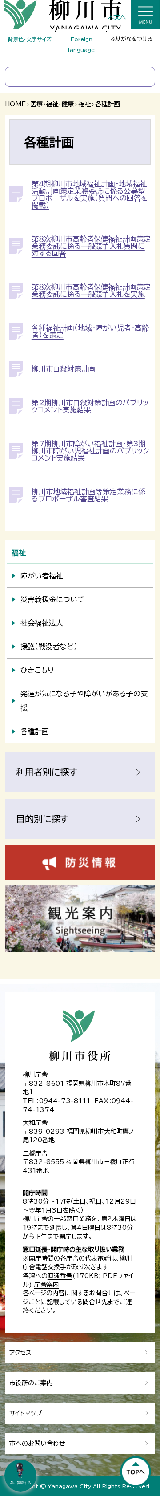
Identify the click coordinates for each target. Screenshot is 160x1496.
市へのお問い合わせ (37, 1443)
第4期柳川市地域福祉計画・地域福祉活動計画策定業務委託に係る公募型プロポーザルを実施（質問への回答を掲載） (90, 194)
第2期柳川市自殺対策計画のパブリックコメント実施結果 (90, 406)
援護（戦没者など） (48, 646)
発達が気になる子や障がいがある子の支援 (84, 701)
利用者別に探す (46, 772)
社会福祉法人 (41, 623)
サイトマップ (25, 1413)
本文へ (117, 17)
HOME (15, 104)
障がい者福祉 (41, 575)
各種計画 (34, 731)
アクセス (20, 1353)
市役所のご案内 (31, 1383)
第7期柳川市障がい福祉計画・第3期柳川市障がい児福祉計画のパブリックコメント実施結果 (90, 450)
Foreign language (81, 44)
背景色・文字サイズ (30, 39)
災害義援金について (52, 599)
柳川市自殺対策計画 (64, 368)
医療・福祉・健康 (52, 104)
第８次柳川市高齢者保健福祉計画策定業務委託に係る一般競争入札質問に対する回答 (91, 246)
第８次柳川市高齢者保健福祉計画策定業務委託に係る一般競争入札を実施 (91, 290)
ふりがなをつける (132, 38)
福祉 (84, 104)
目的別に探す (42, 818)
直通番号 (60, 1276)
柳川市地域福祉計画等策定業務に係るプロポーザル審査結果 (88, 495)
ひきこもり (37, 670)
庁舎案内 (46, 1285)
